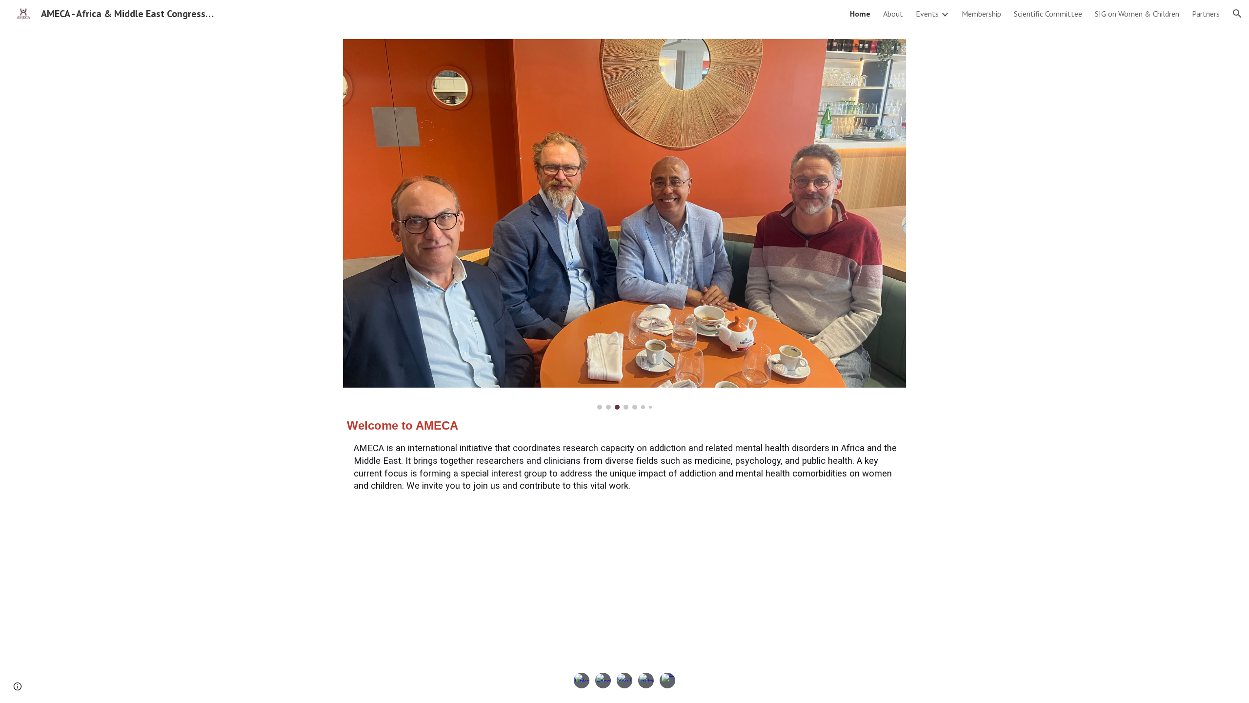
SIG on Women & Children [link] (1137, 14)
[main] (624, 455)
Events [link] (927, 14)
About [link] (893, 14)
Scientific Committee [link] (1048, 14)
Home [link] (860, 14)
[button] (1237, 13)
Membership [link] (981, 14)
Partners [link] (1206, 14)
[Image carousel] (624, 224)
